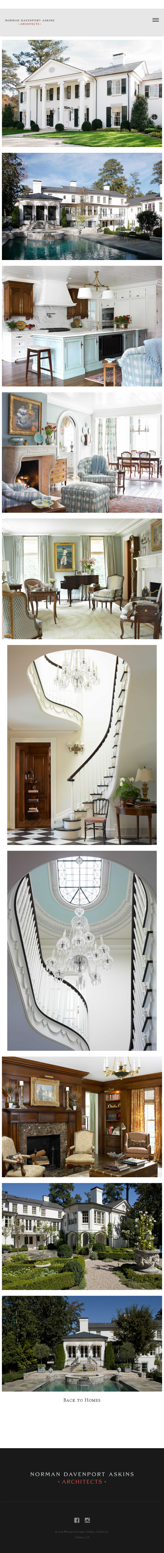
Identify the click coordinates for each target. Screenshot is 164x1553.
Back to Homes (82, 1400)
